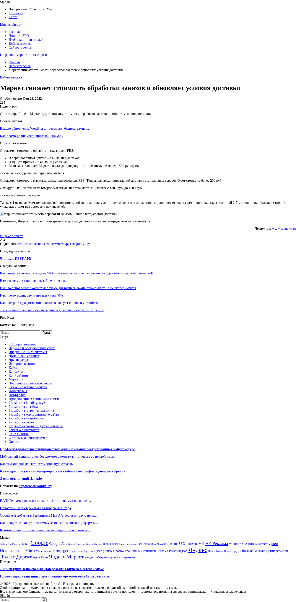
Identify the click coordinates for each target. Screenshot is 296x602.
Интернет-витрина (22, 363)
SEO (182, 544)
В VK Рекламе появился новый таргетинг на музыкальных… (45, 500)
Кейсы (13, 367)
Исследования (12, 550)
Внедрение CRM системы (28, 352)
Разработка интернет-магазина (31, 410)
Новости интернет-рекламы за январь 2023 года (35, 508)
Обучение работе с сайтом (28, 387)
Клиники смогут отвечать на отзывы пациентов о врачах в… (45, 530)
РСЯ (140, 551)
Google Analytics (76, 544)
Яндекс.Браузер (232, 551)
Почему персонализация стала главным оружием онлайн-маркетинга (54, 576)
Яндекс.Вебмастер (255, 551)
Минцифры (60, 551)
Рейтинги (149, 551)
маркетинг (128, 557)
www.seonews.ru (284, 228)
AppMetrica (14, 544)
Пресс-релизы (103, 551)
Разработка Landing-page (27, 403)
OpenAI (155, 544)
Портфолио (17, 395)
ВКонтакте (261, 543)
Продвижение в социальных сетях (34, 399)
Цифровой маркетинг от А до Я (23, 55)
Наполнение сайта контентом (30, 383)
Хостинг (15, 442)
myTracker (144, 543)
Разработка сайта (21, 422)
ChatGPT (25, 544)
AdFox (3, 544)
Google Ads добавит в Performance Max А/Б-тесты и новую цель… (48, 515)
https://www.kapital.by (35, 486)
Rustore (172, 543)
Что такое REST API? (15, 258)
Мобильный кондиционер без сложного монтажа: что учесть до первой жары (57, 456)
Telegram (192, 543)
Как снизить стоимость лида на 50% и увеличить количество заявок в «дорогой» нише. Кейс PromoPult (76, 273)
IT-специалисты (111, 543)
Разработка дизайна (23, 406)
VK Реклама (216, 543)
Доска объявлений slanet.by (21, 478)
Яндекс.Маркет (11, 236)
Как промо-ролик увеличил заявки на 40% (31, 136)
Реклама (162, 551)
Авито (249, 543)
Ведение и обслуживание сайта (32, 348)
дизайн (115, 557)
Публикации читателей (26, 39)
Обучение (88, 551)
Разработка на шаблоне (26, 418)
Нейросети (75, 551)
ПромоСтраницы (125, 551)
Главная (14, 32)
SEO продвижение (22, 344)
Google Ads (58, 544)
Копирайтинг (19, 375)
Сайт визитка (19, 434)
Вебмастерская (20, 43)
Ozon (163, 543)
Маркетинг (17, 379)
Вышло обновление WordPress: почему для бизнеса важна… (44, 128)
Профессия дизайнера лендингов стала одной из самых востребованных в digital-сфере (67, 449)
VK (201, 543)
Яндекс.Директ (16, 557)
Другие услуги (20, 360)
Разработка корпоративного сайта (34, 414)
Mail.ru (124, 544)
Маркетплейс (44, 551)
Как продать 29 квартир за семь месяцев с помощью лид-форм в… (49, 523)
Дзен (273, 543)
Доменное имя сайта (24, 356)
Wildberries (236, 543)
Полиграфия (18, 391)
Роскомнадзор (178, 551)
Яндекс (197, 549)
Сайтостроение (20, 47)
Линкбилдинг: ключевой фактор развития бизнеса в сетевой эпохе (52, 569)
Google (39, 543)
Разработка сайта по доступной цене (36, 426)
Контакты (16, 13)
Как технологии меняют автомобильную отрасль (36, 464)
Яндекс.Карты (40, 557)
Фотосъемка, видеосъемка (28, 438)
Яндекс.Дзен (279, 551)
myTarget (133, 544)
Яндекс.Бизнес (215, 551)
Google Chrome (94, 544)
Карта (13, 17)
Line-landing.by (11, 24)
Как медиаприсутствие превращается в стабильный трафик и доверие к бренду (62, 471)
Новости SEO (19, 36)
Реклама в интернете (24, 430)
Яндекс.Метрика (97, 557)
